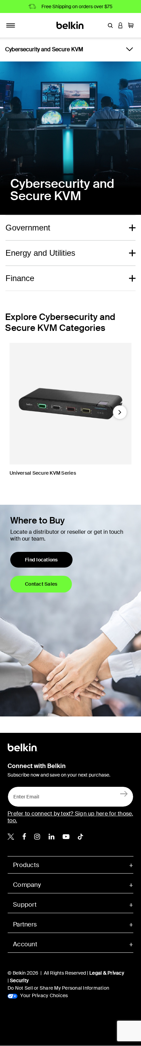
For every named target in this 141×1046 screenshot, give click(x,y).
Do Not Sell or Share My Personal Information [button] (58, 988)
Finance (19, 278)
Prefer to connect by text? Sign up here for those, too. (70, 817)
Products (26, 865)
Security (19, 980)
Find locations (41, 560)
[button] (110, 25)
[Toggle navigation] (10, 25)
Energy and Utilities (40, 252)
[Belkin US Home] (70, 24)
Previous (16, 415)
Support (25, 905)
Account (25, 944)
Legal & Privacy (106, 973)
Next (120, 415)
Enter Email (24, 795)
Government (27, 227)
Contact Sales (41, 584)
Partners (25, 924)
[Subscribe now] (124, 793)
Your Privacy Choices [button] (43, 995)
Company (27, 885)
